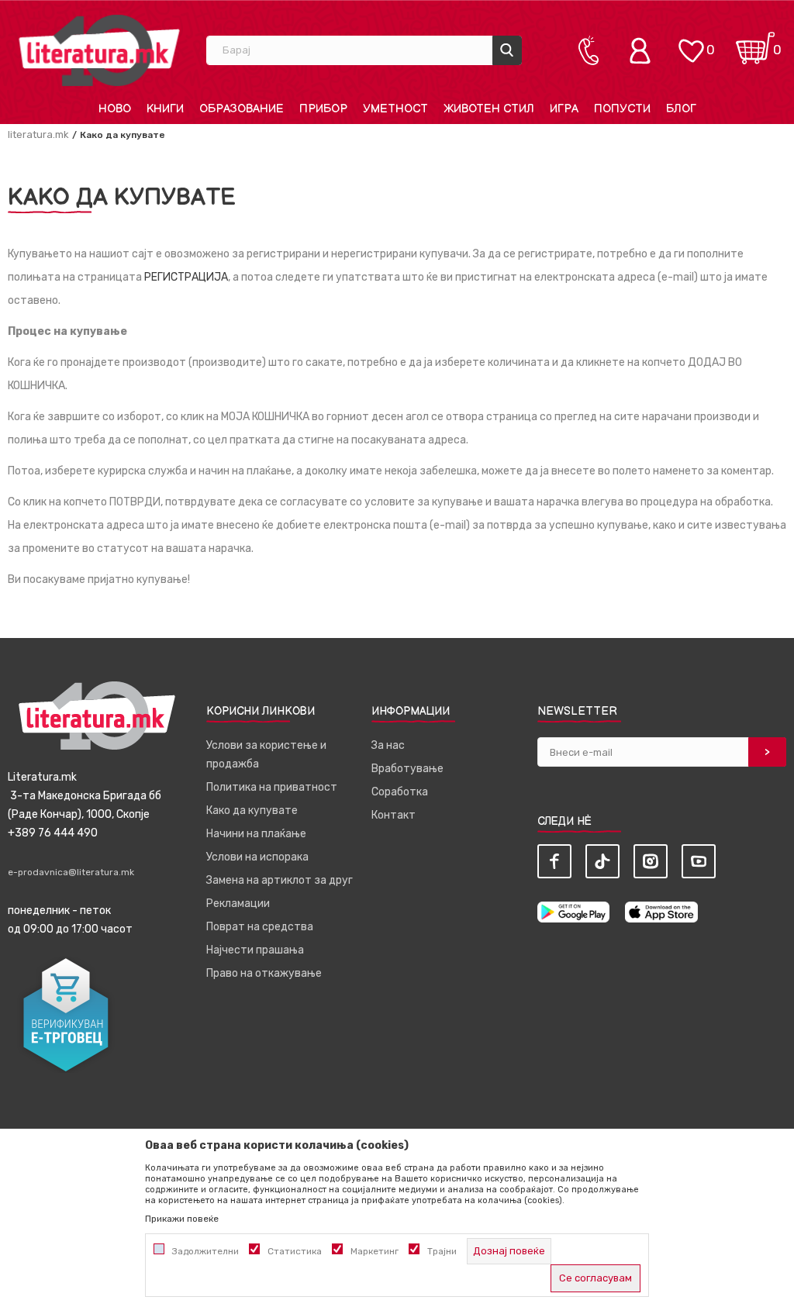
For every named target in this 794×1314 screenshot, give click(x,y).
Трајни (442, 1251)
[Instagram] (650, 861)
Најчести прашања (255, 950)
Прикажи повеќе (182, 1218)
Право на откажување (264, 973)
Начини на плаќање (256, 833)
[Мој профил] (643, 50)
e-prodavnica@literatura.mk (71, 872)
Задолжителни (205, 1251)
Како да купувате (252, 810)
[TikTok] (602, 861)
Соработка (399, 791)
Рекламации (238, 903)
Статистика (295, 1251)
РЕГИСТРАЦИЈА (186, 277)
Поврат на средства (259, 926)
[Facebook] (554, 861)
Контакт (393, 815)
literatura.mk (38, 134)
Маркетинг (374, 1251)
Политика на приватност (271, 787)
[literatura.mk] (99, 50)
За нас (388, 745)
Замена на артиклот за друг (279, 880)
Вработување (407, 768)
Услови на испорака (257, 857)
